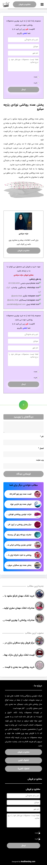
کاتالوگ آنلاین (23, 760)
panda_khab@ (12, 300)
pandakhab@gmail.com (16, 304)
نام (42, 436)
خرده (35, 83)
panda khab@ (16, 295)
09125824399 (14, 283)
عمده (35, 77)
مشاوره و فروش (24, 4)
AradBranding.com (28, 861)
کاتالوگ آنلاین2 (23, 768)
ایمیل (41, 448)
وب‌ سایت (40, 460)
